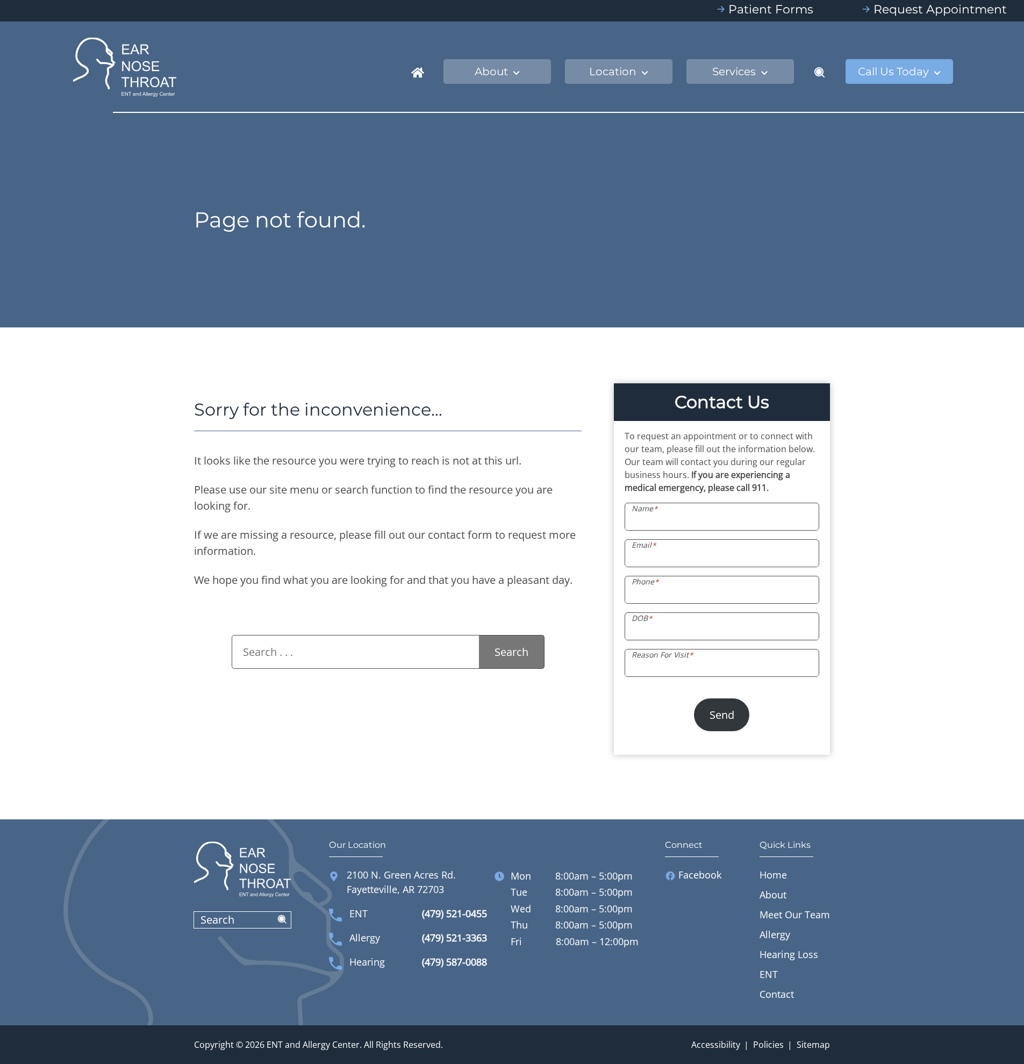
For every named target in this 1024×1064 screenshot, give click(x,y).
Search (511, 652)
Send (722, 715)
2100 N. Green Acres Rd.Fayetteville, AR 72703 (401, 882)
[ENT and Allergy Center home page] (124, 66)
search (282, 920)
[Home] (417, 71)
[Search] (820, 71)
